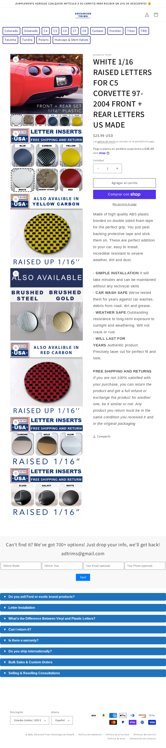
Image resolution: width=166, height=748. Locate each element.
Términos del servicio (144, 734)
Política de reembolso (90, 734)
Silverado (31, 31)
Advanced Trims (42, 734)
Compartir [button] (104, 436)
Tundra (27, 40)
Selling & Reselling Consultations (31, 673)
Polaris (43, 40)
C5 (55, 31)
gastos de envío (106, 141)
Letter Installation (19, 607)
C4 (45, 31)
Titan (131, 31)
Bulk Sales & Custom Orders (27, 662)
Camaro (98, 31)
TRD (144, 31)
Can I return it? (17, 629)
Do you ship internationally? (27, 651)
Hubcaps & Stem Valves (71, 40)
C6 (65, 31)
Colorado (11, 31)
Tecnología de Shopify (62, 734)
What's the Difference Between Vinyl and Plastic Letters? (49, 618)
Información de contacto (143, 738)
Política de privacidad (117, 734)
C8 (84, 31)
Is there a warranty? (21, 640)
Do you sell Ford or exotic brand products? (39, 596)
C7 (75, 31)
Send (83, 577)
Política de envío (117, 738)
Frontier (115, 31)
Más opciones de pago (125, 204)
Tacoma (10, 40)
